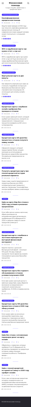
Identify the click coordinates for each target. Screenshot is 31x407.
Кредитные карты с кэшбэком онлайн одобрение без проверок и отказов (14, 109)
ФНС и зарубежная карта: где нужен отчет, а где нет (14, 50)
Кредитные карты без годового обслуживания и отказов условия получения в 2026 (15, 273)
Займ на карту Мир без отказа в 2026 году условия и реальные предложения (15, 204)
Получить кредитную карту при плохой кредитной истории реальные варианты (15, 173)
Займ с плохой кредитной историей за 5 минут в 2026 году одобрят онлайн (15, 370)
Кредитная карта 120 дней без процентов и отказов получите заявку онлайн (15, 140)
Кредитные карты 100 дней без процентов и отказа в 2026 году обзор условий (15, 306)
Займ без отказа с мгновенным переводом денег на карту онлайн (15, 337)
